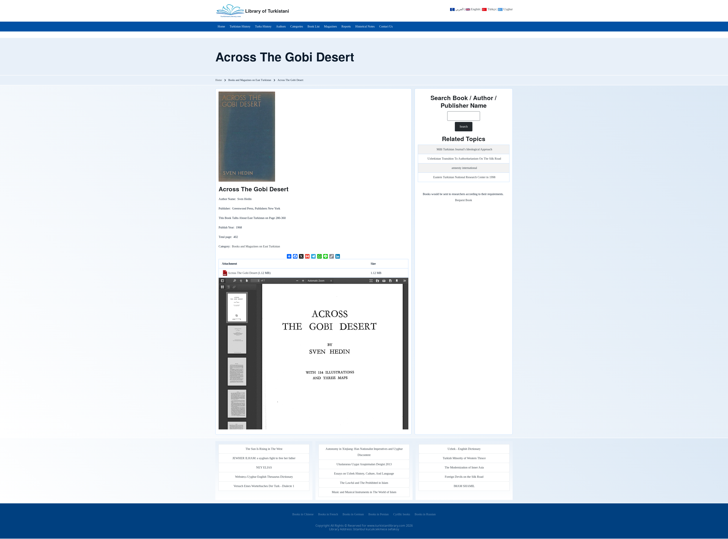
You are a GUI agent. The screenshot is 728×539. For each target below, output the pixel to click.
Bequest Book (463, 200)
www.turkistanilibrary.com (386, 525)
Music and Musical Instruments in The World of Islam (364, 492)
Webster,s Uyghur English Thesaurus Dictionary (264, 476)
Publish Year (226, 227)
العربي (459, 9)
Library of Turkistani (267, 10)
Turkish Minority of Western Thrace (464, 458)
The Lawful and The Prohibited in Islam (364, 482)
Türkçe (491, 9)
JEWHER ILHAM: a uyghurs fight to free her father (263, 458)
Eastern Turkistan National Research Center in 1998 (464, 177)
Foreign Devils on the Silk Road (464, 476)
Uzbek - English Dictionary (464, 448)
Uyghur (508, 9)
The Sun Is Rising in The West (264, 448)
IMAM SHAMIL (464, 486)
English (475, 9)
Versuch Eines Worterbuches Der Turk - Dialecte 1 (264, 486)
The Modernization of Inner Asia (464, 467)
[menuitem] (221, 26)
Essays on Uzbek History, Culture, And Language (364, 473)
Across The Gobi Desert (242, 273)
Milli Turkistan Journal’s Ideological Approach (464, 149)
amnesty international (464, 167)
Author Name (227, 199)
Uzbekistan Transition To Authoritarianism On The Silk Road (464, 158)
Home (218, 80)
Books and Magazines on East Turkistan (256, 246)
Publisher (224, 208)
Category (224, 246)
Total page (225, 237)
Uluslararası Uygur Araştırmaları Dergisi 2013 (364, 464)
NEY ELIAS (264, 467)
